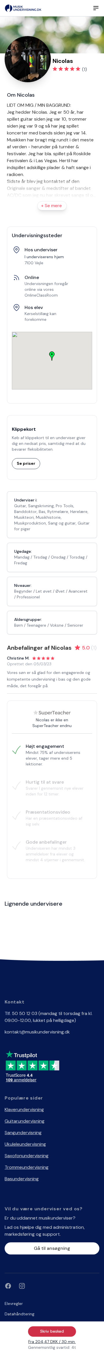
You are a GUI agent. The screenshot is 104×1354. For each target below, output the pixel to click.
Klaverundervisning (24, 1109)
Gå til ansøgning (52, 1248)
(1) (84, 69)
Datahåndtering (19, 1313)
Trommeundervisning (27, 1167)
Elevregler (14, 1303)
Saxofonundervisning (27, 1156)
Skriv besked (52, 1331)
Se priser (26, 463)
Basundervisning (22, 1179)
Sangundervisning (23, 1133)
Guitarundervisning (24, 1121)
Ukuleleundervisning (25, 1144)
